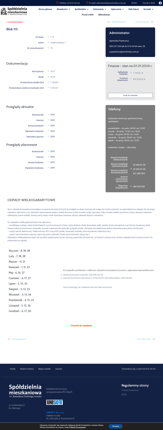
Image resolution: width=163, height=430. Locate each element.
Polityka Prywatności (130, 390)
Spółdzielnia (80, 9)
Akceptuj (115, 426)
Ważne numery (27, 369)
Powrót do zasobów (81, 325)
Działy (12, 369)
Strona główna (45, 9)
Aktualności (62, 9)
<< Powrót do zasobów (14, 22)
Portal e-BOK (88, 14)
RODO (123, 394)
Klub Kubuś (134, 9)
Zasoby (58, 369)
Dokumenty (98, 9)
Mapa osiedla (44, 369)
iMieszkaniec (104, 14)
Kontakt (147, 9)
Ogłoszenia (116, 9)
